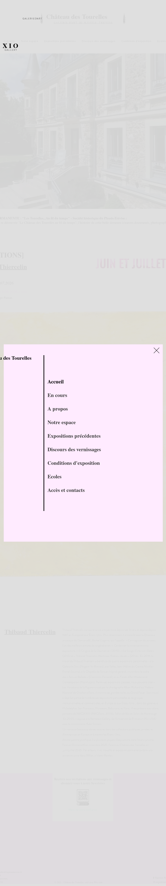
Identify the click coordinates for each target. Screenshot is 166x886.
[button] (156, 350)
